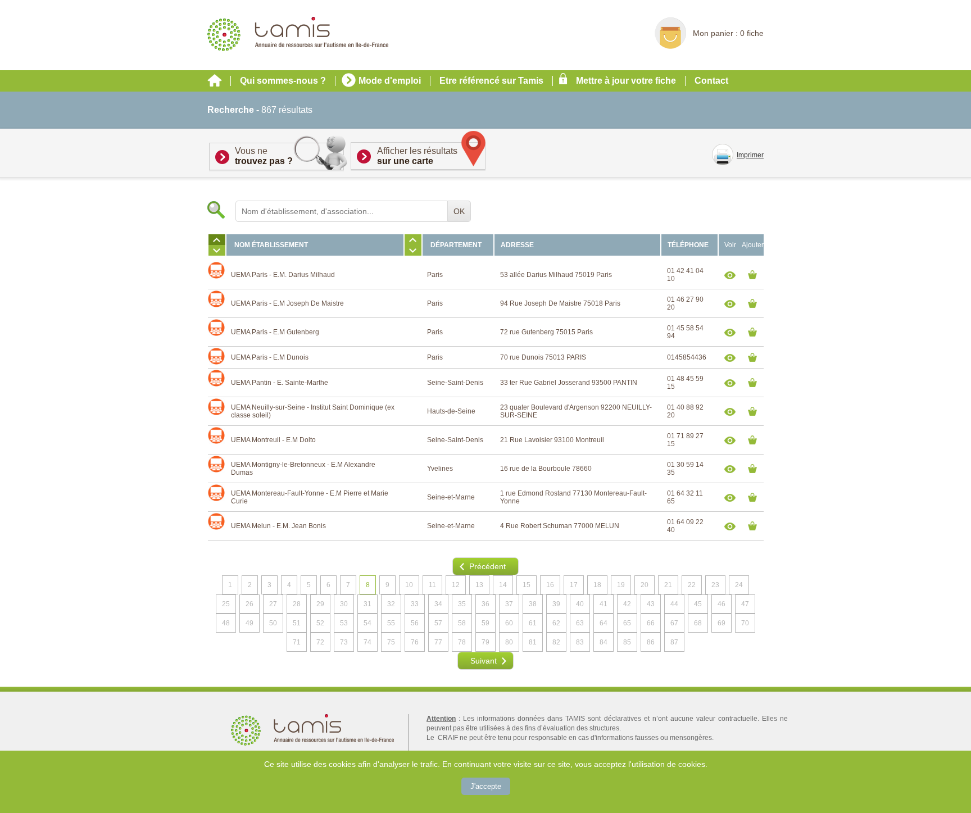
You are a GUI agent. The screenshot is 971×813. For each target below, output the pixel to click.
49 (249, 623)
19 (621, 585)
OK (459, 211)
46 (721, 604)
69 (721, 623)
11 (432, 585)
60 (509, 623)
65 (627, 623)
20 (644, 585)
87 (674, 642)
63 (580, 623)
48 (226, 623)
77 (438, 642)
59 (485, 623)
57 (438, 623)
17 (574, 585)
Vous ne (264, 156)
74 (367, 642)
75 (391, 642)
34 (438, 604)
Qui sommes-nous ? (283, 80)
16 (550, 585)
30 (344, 604)
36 (485, 604)
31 (367, 604)
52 (320, 623)
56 (415, 623)
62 (556, 623)
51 (297, 623)
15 (526, 585)
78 (462, 642)
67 (674, 623)
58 (462, 623)
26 (249, 604)
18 (597, 585)
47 (745, 604)
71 (297, 642)
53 (344, 623)
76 (415, 642)
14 (503, 585)
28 (297, 604)
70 (745, 623)
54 (367, 623)
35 (462, 604)
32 (391, 604)
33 (415, 604)
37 (509, 604)
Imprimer (750, 155)
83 (580, 642)
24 (739, 585)
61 (533, 623)
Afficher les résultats (417, 156)
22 (692, 585)
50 (273, 623)
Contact (711, 80)
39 (556, 604)
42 (627, 604)
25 (226, 604)
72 (320, 642)
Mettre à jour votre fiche (626, 80)
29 (320, 604)
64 (603, 623)
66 (651, 623)
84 (603, 642)
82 (556, 642)
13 (479, 585)
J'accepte (485, 786)
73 (344, 642)
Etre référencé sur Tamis (491, 80)
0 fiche (752, 33)
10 (409, 585)
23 (715, 585)
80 (509, 642)
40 (580, 604)
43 (651, 604)
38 (533, 604)
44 (674, 604)
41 (603, 604)
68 (698, 623)
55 (391, 623)
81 (533, 642)
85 (627, 642)
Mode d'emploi (390, 80)
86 (651, 642)
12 (456, 585)
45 (698, 604)
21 (668, 585)
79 (485, 642)
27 (273, 604)
